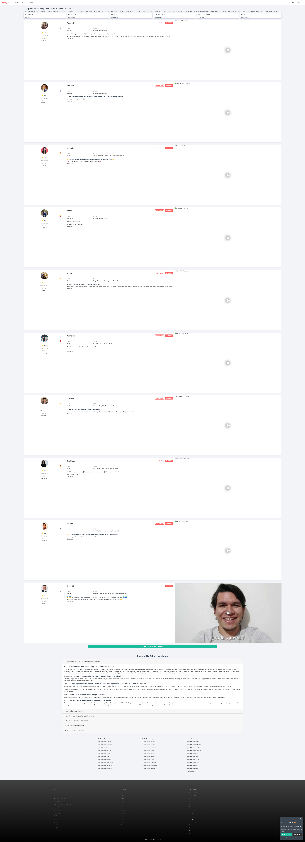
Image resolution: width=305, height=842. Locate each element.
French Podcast (57, 813)
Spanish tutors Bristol (193, 762)
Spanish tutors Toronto (148, 768)
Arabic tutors (192, 789)
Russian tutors (193, 825)
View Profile (159, 23)
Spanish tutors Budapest (149, 762)
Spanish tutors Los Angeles (105, 762)
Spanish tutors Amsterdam (194, 744)
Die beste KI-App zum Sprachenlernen (62, 807)
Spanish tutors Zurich (148, 759)
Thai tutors (192, 834)
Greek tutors (192, 807)
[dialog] (291, 828)
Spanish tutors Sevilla (193, 741)
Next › (52, 649)
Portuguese (124, 816)
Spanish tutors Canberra (149, 753)
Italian (122, 807)
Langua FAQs (124, 792)
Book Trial (169, 23)
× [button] (301, 820)
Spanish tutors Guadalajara (149, 765)
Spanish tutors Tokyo (148, 756)
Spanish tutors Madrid (104, 753)
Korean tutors (192, 816)
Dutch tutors (192, 795)
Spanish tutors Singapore (105, 765)
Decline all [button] (297, 834)
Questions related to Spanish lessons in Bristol (82, 662)
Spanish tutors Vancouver (105, 768)
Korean (122, 819)
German (123, 804)
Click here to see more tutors (152, 646)
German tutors (193, 804)
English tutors (192, 798)
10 (47, 649)
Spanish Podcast (57, 810)
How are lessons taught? (74, 711)
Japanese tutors (193, 813)
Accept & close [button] (286, 834)
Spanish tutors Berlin (192, 765)
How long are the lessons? (75, 730)
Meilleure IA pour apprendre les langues (63, 804)
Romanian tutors (193, 822)
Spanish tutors (193, 828)
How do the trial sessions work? (76, 721)
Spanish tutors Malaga (193, 759)
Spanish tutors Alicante (148, 744)
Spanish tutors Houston (104, 741)
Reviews (55, 789)
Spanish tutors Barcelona (105, 750)
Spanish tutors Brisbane (148, 741)
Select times (71, 17)
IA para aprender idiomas (59, 801)
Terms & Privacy (57, 828)
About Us (55, 822)
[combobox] (45, 17)
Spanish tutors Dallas (103, 747)
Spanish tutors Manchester (149, 747)
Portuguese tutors (193, 819)
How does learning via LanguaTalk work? (79, 716)
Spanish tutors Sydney (104, 756)
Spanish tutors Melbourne (105, 744)
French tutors (192, 801)
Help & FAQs (56, 792)
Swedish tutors (193, 831)
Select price (114, 17)
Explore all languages (126, 825)
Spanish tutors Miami (192, 756)
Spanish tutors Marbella (193, 747)
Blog (54, 795)
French (122, 801)
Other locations (191, 771)
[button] (70, 38)
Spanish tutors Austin (193, 753)
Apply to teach (56, 819)
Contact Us (56, 825)
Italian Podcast (56, 816)
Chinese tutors (193, 792)
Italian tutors (192, 810)
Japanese (123, 810)
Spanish (123, 795)
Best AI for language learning (60, 798)
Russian (123, 822)
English (123, 798)
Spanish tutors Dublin (148, 750)
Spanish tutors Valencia (104, 759)
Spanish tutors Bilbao (192, 768)
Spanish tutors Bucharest (194, 750)
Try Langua (124, 789)
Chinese (123, 813)
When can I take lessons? (74, 726)
